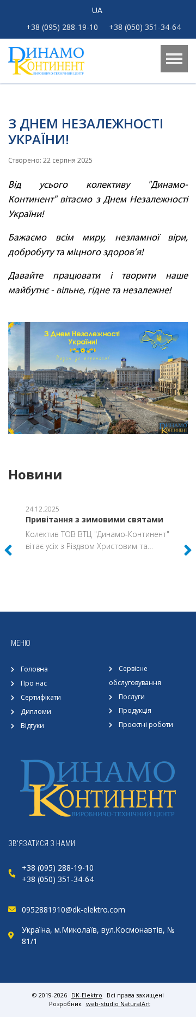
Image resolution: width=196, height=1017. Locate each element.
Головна (34, 669)
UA (97, 10)
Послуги (132, 696)
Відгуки (32, 725)
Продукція (135, 710)
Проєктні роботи (146, 724)
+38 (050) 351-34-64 (145, 27)
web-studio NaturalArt (118, 1004)
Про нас (34, 683)
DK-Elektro (86, 995)
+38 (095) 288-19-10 (62, 27)
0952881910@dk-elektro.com (73, 909)
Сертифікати (41, 697)
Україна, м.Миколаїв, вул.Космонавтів (92, 929)
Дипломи (36, 711)
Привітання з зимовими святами (94, 519)
